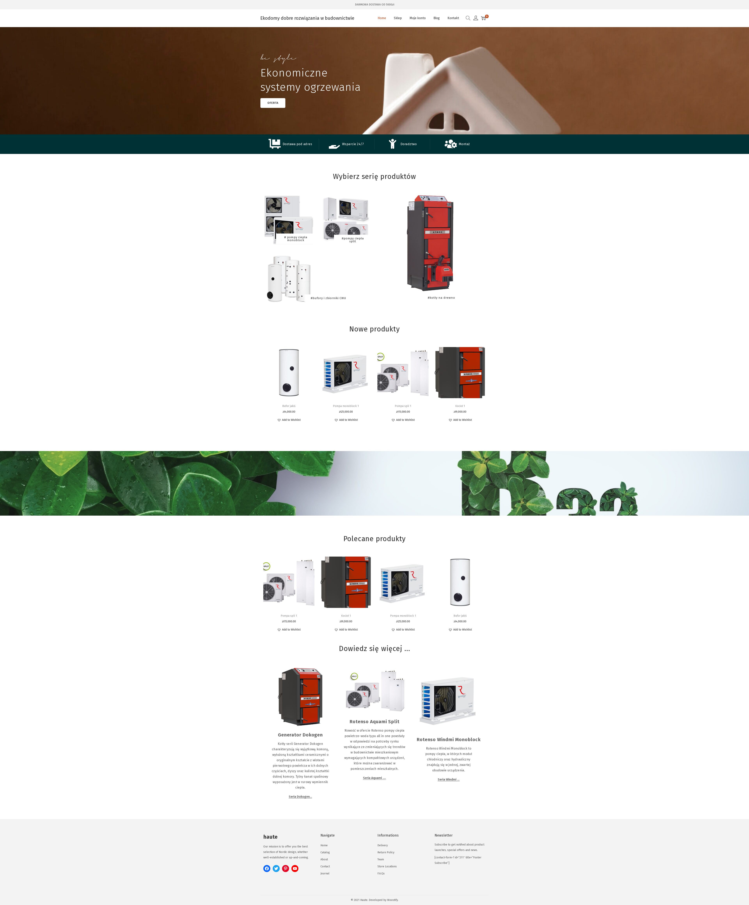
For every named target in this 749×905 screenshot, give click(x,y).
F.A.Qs (381, 873)
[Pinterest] (285, 868)
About (324, 859)
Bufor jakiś (289, 406)
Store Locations (387, 866)
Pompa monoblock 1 (346, 406)
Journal (324, 873)
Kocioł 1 (460, 406)
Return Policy (385, 852)
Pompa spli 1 (403, 406)
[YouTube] (294, 868)
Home (324, 845)
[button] (289, 420)
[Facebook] (266, 868)
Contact (325, 866)
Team (380, 859)
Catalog (325, 852)
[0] (483, 18)
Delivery (382, 845)
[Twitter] (276, 868)
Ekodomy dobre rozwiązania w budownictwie (307, 18)
